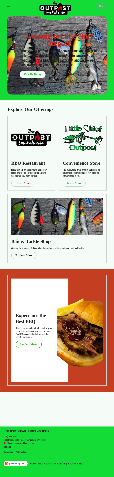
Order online (21, 452)
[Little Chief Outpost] (57, 10)
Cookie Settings (75, 463)
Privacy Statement (56, 463)
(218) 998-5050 (10, 436)
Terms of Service (37, 463)
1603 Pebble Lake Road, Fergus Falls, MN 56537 (25, 439)
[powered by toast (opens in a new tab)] (15, 463)
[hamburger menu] (8, 5)
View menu (8, 452)
